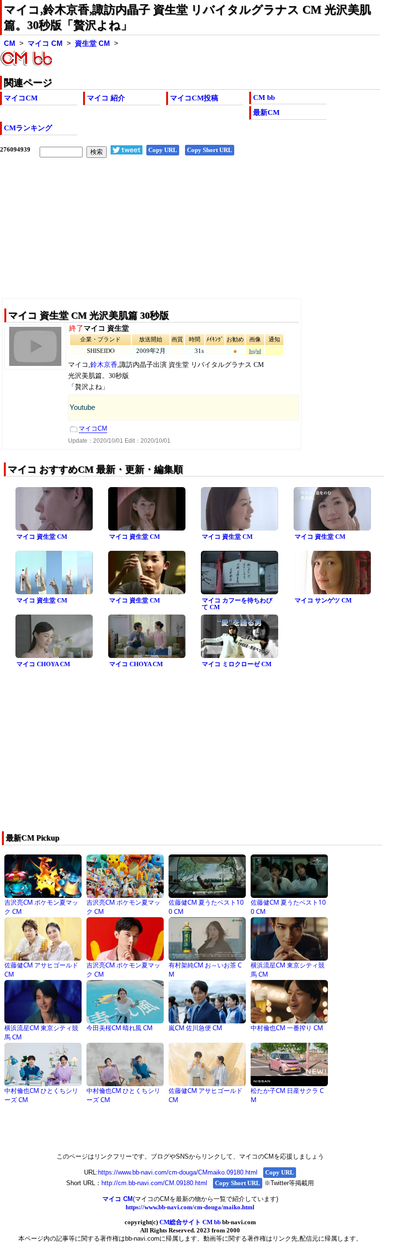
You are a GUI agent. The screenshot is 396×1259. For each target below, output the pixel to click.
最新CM (266, 112)
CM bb (264, 97)
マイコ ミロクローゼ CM (236, 664)
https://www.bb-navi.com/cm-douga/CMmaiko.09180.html (177, 1172)
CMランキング (28, 128)
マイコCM (21, 98)
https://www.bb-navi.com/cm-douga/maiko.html (190, 1207)
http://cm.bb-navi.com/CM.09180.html (154, 1183)
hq (252, 351)
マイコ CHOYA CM (43, 664)
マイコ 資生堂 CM (41, 536)
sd (258, 351)
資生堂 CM (92, 43)
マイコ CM (45, 43)
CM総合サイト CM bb (190, 1222)
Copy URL (162, 150)
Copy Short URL (209, 150)
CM (9, 43)
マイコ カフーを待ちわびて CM (237, 604)
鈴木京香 (103, 364)
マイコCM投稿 (194, 98)
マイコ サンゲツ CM (323, 600)
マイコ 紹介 (106, 98)
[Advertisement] (190, 236)
